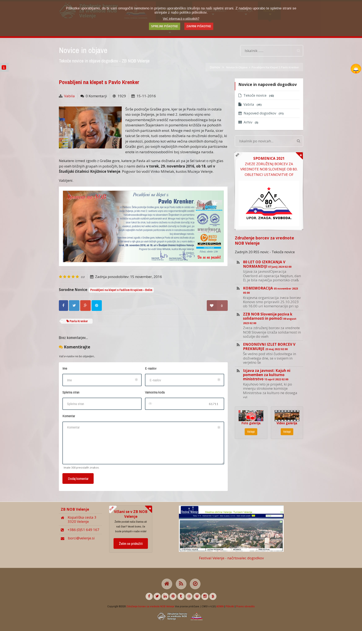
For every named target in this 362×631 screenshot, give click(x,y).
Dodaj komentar (78, 478)
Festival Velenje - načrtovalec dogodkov (231, 558)
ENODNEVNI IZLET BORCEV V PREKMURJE (269, 346)
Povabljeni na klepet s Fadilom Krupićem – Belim (121, 290)
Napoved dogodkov (263, 113)
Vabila (69, 95)
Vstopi (251, 432)
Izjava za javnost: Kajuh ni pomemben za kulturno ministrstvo (266, 375)
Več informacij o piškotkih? (181, 18)
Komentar (68, 415)
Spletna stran (70, 392)
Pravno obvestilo (245, 606)
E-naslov (150, 368)
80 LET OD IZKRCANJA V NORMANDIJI (267, 264)
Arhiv (251, 122)
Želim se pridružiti (131, 543)
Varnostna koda (155, 392)
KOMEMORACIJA (270, 290)
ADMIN (220, 606)
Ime (64, 368)
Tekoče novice (258, 95)
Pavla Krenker (78, 321)
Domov (215, 67)
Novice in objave (237, 67)
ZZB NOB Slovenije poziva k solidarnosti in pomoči (269, 318)
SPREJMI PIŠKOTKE (164, 26)
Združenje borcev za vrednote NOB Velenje (264, 240)
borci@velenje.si (81, 538)
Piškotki (230, 606)
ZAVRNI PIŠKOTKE (198, 26)
